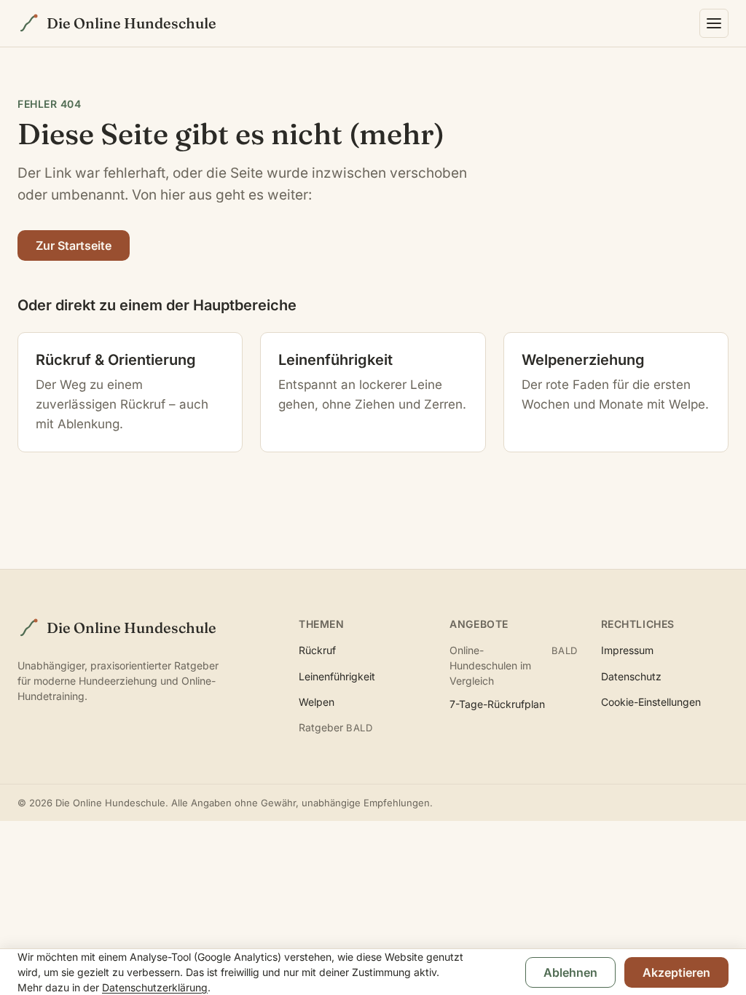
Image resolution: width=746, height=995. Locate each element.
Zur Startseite (73, 245)
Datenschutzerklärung (155, 987)
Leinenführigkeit (337, 676)
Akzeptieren (676, 972)
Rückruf (317, 650)
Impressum (627, 650)
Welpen (316, 702)
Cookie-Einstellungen (651, 702)
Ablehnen (570, 972)
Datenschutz (631, 676)
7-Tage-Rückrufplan (497, 704)
